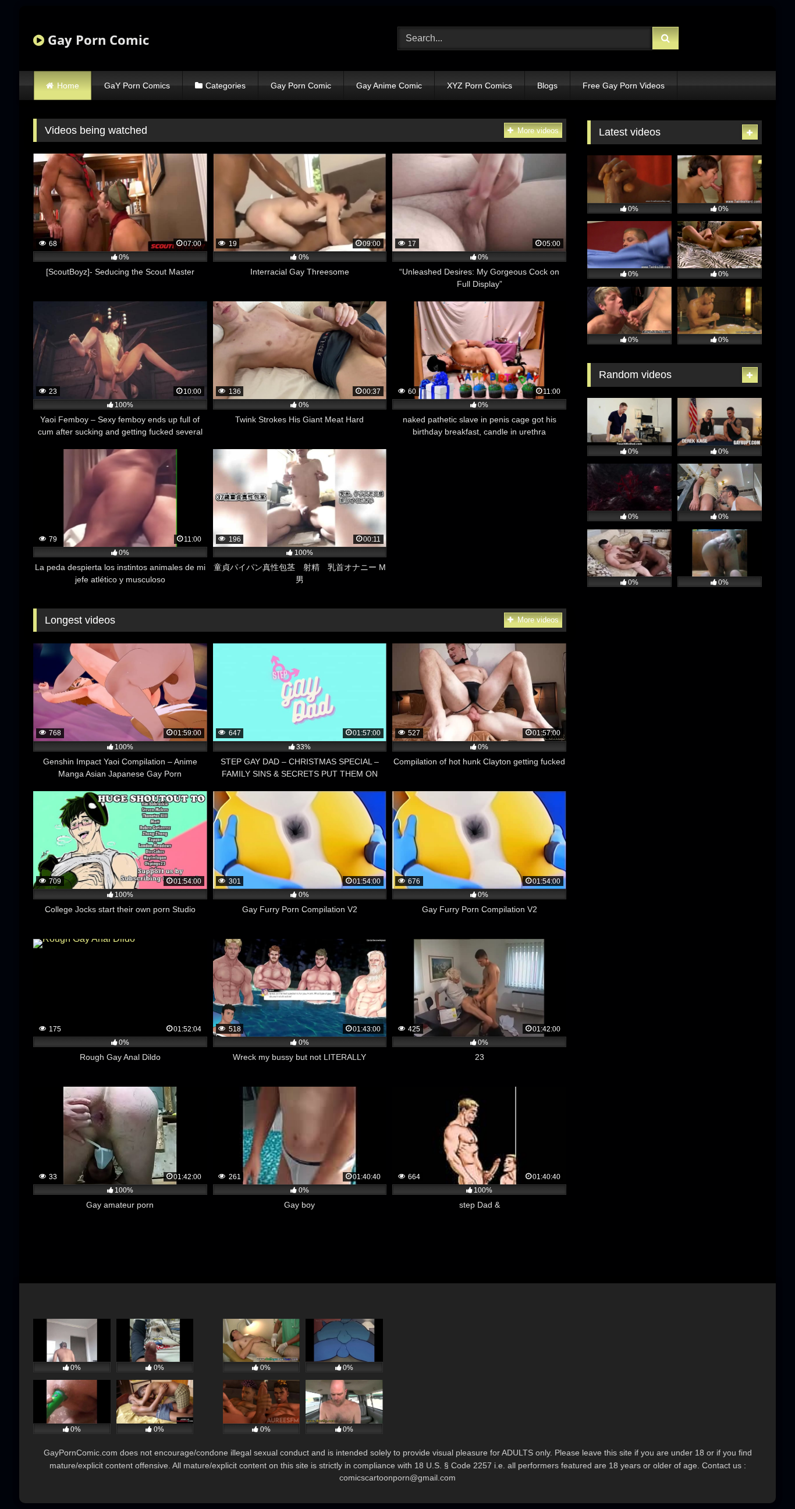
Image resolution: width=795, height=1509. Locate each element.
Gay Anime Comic (389, 85)
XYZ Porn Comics (479, 85)
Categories (225, 85)
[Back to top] (759, 1474)
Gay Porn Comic (96, 39)
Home (68, 85)
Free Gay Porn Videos (624, 85)
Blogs (547, 85)
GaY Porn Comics (137, 85)
